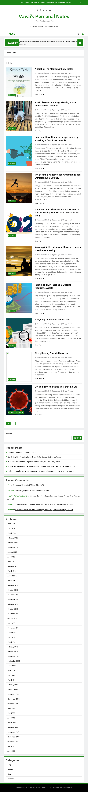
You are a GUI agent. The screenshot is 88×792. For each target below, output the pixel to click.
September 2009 (13, 661)
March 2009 (11, 680)
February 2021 (12, 566)
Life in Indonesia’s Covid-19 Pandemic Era (56, 386)
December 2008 (13, 694)
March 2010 (11, 642)
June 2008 (11, 708)
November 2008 (13, 699)
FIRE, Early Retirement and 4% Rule (52, 319)
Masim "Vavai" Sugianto (17, 496)
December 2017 (13, 595)
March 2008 (11, 723)
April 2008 (11, 718)
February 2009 (12, 685)
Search (9, 433)
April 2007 (11, 751)
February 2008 (12, 727)
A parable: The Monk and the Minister (54, 69)
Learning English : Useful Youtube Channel (32, 491)
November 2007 (13, 737)
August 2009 (12, 666)
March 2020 (11, 571)
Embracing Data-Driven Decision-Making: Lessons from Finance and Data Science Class (39, 2)
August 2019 (12, 576)
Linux (9, 774)
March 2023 (11, 533)
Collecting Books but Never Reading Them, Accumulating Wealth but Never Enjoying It (41, 471)
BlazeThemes (67, 788)
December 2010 (13, 628)
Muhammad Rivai (43, 73)
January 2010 (12, 652)
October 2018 (12, 590)
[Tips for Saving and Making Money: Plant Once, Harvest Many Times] (75, 44)
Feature (11, 413)
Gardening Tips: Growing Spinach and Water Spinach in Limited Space (39, 41)
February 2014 (12, 604)
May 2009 (11, 671)
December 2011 (13, 614)
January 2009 (12, 690)
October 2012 (12, 609)
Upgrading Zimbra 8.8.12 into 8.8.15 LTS (28, 485)
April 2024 (11, 529)
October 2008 (12, 704)
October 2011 (12, 618)
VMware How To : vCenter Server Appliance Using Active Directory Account (44, 504)
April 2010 (11, 637)
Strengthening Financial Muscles (51, 353)
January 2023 (12, 543)
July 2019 (11, 581)
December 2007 (13, 732)
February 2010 (12, 647)
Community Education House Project (22, 452)
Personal (11, 95)
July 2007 (11, 746)
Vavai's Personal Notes (44, 16)
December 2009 (13, 656)
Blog (9, 765)
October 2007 (12, 742)
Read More (38, 94)
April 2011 (11, 623)
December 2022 (13, 547)
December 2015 (13, 600)
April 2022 (11, 557)
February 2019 (12, 585)
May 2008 (11, 713)
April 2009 (11, 675)
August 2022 (12, 552)
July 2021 (11, 562)
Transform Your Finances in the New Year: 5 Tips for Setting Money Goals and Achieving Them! (57, 212)
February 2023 (12, 538)
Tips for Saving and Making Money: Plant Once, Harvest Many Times (34, 462)
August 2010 (12, 633)
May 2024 (11, 524)
